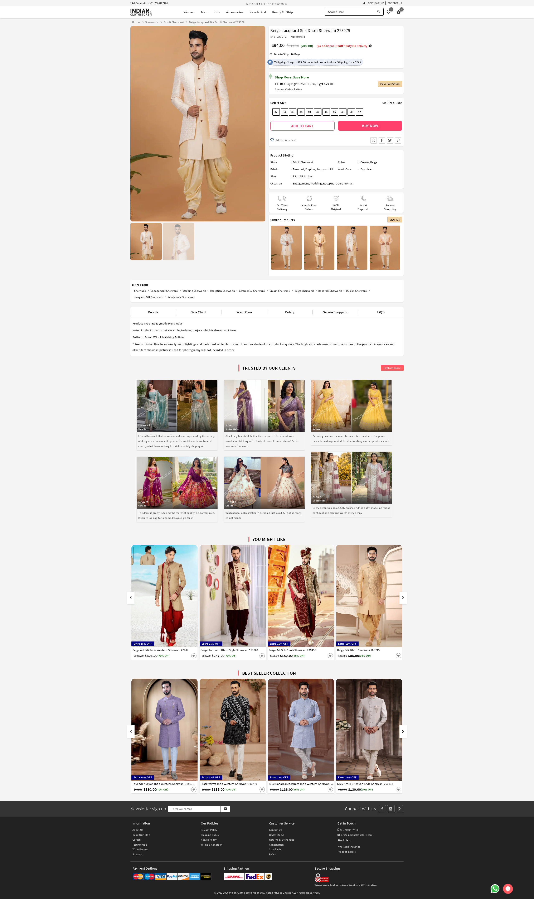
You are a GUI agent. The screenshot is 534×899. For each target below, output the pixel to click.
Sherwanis (140, 291)
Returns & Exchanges (281, 839)
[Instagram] (390, 808)
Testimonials (139, 844)
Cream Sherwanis (280, 291)
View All (395, 219)
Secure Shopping (335, 312)
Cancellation (276, 844)
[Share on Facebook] (382, 140)
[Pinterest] (399, 808)
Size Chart (198, 312)
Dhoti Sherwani (303, 162)
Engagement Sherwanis (165, 291)
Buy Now (370, 125)
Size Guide (394, 103)
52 (359, 112)
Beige (373, 162)
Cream (364, 162)
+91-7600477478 (348, 830)
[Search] (378, 11)
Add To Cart (302, 126)
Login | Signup (375, 3)
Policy (289, 312)
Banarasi (298, 169)
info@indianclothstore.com (356, 835)
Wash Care (244, 312)
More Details (298, 36)
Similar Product (187, 655)
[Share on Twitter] (390, 140)
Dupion (310, 169)
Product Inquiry (347, 852)
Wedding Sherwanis (194, 291)
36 (292, 112)
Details (153, 312)
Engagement (301, 183)
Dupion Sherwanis (357, 291)
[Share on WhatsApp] (373, 140)
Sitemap (137, 854)
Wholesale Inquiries (349, 846)
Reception (329, 183)
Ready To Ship (282, 12)
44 (326, 112)
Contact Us (395, 3)
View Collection (390, 84)
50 (351, 112)
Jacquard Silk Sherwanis (148, 297)
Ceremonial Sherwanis (252, 291)
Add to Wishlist (285, 140)
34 (284, 112)
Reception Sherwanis (222, 291)
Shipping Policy (210, 835)
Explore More (392, 368)
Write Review (140, 849)
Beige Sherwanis (304, 291)
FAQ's (381, 312)
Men (204, 12)
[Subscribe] (225, 809)
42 (317, 112)
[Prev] (134, 122)
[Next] (261, 122)
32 (276, 112)
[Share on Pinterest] (398, 140)
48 (342, 112)
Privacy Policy (209, 830)
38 (301, 112)
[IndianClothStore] (141, 12)
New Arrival (257, 12)
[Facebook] (382, 808)
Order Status (276, 835)
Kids (217, 12)
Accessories (234, 12)
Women (189, 12)
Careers (136, 839)
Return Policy (209, 839)
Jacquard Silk (325, 169)
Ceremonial (345, 183)
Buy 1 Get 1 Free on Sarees (263, 4)
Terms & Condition (212, 844)
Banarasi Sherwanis (330, 291)
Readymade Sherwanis (181, 297)
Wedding (316, 183)
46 (334, 112)
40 (309, 112)
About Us (137, 830)
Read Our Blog (141, 835)
